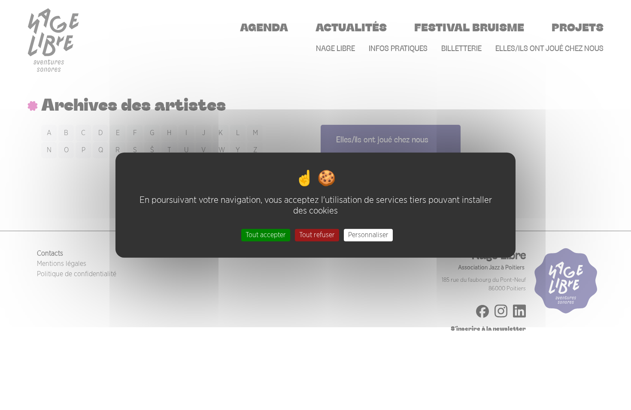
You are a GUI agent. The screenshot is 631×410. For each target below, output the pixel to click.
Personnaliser (368, 234)
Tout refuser (317, 234)
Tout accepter (266, 234)
